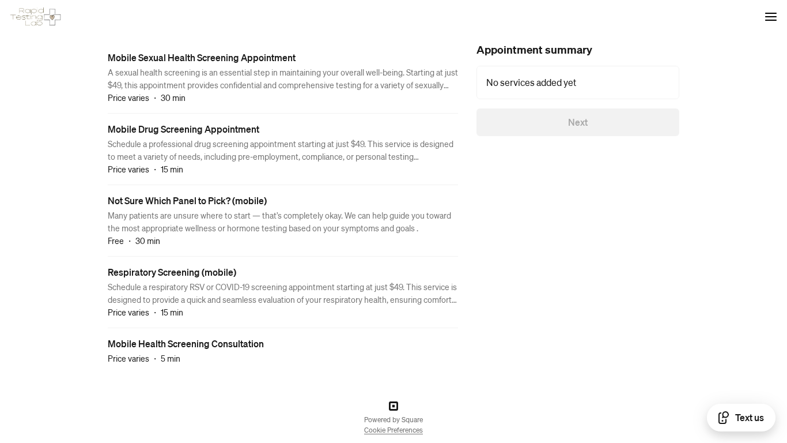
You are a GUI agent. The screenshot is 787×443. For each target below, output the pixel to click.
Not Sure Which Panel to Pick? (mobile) (187, 200)
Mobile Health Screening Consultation (186, 343)
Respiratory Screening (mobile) (172, 272)
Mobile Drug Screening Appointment (183, 129)
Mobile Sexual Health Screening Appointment (202, 57)
